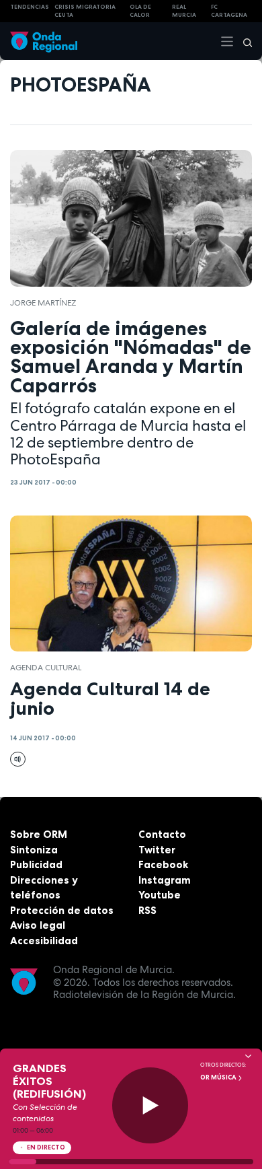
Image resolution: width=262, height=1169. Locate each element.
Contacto (162, 834)
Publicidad (36, 864)
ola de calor (140, 11)
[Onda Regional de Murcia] (43, 41)
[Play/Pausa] (150, 1105)
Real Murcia (184, 11)
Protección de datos (62, 910)
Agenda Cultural (45, 667)
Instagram (164, 880)
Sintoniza (34, 849)
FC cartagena (229, 11)
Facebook (163, 864)
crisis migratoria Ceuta (85, 11)
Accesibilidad (44, 940)
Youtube (159, 894)
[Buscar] (243, 41)
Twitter (156, 849)
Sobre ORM (38, 834)
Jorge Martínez (43, 302)
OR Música (219, 1077)
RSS (147, 910)
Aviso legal (37, 925)
